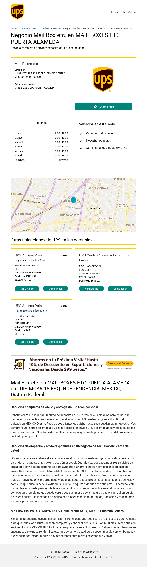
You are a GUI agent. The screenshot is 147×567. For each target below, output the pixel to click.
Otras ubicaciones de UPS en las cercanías (52, 240)
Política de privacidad (60, 552)
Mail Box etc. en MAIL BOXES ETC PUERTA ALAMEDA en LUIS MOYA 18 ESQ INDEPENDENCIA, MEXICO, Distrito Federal (70, 389)
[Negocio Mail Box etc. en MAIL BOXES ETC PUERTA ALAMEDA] (73, 372)
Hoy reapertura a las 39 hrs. (31, 310)
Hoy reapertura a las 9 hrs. (30, 260)
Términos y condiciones (86, 552)
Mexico (57, 28)
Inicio (14, 28)
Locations (24, 28)
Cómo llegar (106, 107)
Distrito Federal (41, 28)
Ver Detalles (27, 288)
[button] (123, 12)
